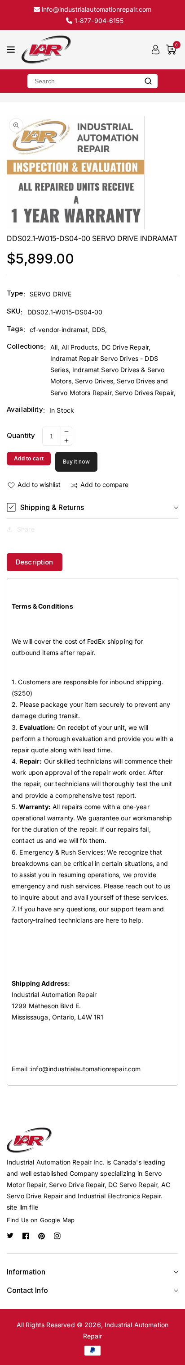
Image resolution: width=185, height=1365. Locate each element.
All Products (80, 347)
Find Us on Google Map (41, 1220)
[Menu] (11, 49)
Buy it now (76, 461)
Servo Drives (94, 381)
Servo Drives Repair (144, 392)
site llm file (22, 1207)
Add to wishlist (39, 484)
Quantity (21, 435)
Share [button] (26, 529)
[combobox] (83, 81)
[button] (92, 507)
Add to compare (104, 484)
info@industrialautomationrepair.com (86, 1069)
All (53, 347)
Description (34, 562)
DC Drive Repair (125, 347)
